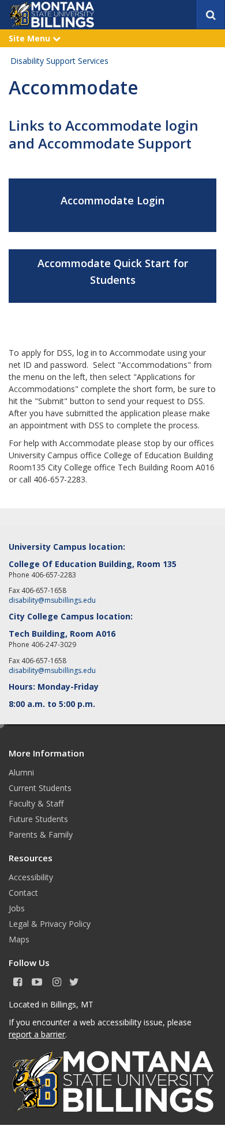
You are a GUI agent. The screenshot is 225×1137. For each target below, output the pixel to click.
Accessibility (31, 877)
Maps (19, 939)
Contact (23, 892)
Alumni (21, 772)
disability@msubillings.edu (52, 600)
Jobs (17, 908)
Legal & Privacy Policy (50, 923)
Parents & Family (41, 834)
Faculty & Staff (36, 803)
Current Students (40, 787)
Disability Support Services (59, 60)
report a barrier (37, 1034)
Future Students (38, 818)
